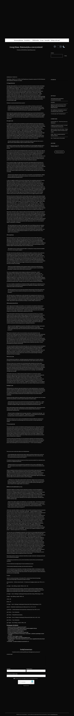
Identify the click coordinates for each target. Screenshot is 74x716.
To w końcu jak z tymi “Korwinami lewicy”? (58, 113)
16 (7, 622)
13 (7, 614)
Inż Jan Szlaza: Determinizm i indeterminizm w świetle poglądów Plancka (22, 628)
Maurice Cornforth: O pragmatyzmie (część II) (17, 629)
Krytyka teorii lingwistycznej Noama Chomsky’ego (18, 632)
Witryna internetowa (12, 673)
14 (7, 617)
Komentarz (10, 654)
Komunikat (53, 102)
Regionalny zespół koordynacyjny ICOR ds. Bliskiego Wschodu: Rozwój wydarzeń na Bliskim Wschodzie (58, 106)
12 (7, 612)
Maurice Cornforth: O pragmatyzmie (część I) (17, 627)
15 (7, 619)
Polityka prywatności (59, 151)
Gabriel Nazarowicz (31, 50)
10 (7, 606)
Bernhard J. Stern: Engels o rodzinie (15, 636)
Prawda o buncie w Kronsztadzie (59, 138)
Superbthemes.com (54, 714)
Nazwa (9, 668)
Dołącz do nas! (55, 40)
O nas (42, 40)
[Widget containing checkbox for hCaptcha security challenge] (26, 682)
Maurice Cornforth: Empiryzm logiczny (16, 630)
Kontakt (47, 40)
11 (7, 609)
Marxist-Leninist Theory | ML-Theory (57, 129)
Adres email (29, 668)
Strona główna (18, 40)
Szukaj (52, 52)
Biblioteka (36, 40)
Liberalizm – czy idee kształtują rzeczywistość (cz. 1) (18, 641)
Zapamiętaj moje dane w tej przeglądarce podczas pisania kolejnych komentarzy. (26, 678)
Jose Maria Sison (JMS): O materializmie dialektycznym (19, 637)
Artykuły (27, 40)
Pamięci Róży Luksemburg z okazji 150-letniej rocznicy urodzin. (59, 130)
